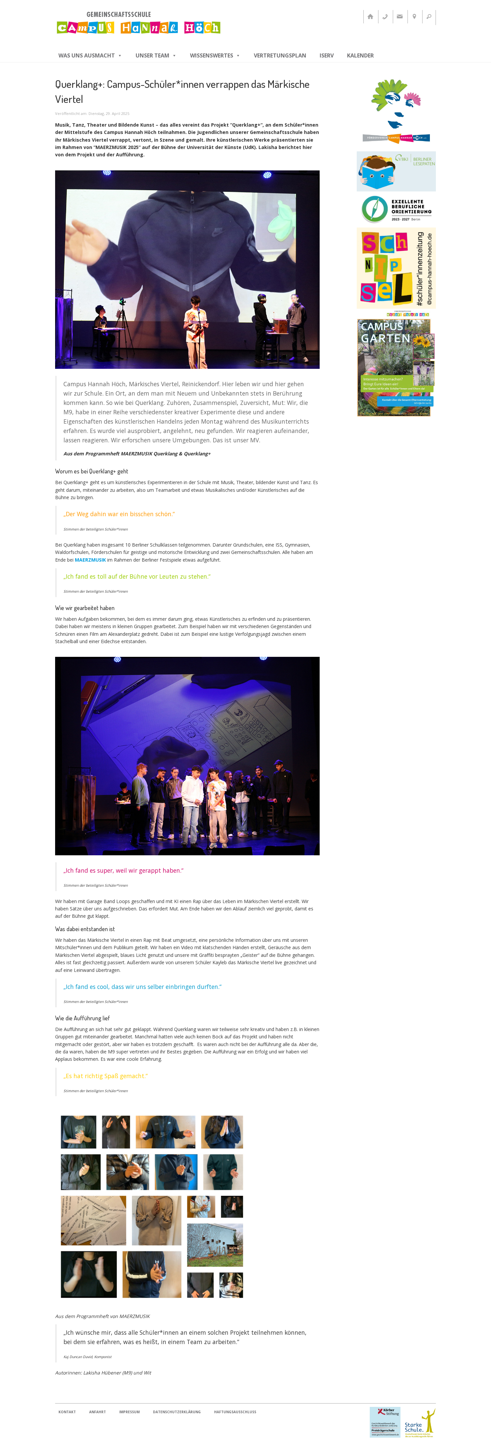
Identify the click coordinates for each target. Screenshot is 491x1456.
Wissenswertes (211, 55)
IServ (327, 55)
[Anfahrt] (414, 16)
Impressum (129, 1412)
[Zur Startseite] (370, 16)
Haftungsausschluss (235, 1412)
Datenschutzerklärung (177, 1412)
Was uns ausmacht (86, 55)
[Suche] (429, 16)
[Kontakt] (399, 16)
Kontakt (67, 1412)
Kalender (360, 55)
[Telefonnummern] (384, 16)
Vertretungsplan (280, 55)
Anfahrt (97, 1412)
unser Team (152, 55)
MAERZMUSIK (90, 560)
